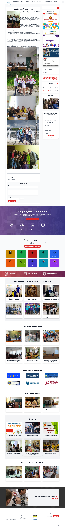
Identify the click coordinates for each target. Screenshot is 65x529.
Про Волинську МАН (23, 515)
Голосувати (51, 135)
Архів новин (45, 72)
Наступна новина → (36, 174)
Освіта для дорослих (46, 70)
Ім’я (9, 185)
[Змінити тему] (63, 2)
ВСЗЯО (36, 3)
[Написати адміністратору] (39, 171)
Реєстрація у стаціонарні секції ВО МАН (32, 246)
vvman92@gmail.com (12, 518)
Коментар (10, 189)
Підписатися (56, 516)
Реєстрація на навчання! (32, 218)
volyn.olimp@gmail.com (12, 519)
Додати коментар (12, 201)
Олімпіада (33, 1)
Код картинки (11, 197)
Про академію (16, 1)
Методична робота (49, 1)
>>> (57, 83)
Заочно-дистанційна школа (47, 69)
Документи (56, 1)
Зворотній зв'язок (23, 518)
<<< (43, 83)
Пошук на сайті (22, 517)
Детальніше (55, 498)
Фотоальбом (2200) (50, 97)
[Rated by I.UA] (39, 518)
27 (43, 91)
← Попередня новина (10, 174)
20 (43, 90)
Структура (23, 1)
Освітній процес (40, 1)
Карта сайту (22, 520)
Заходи (28, 1)
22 (48, 90)
